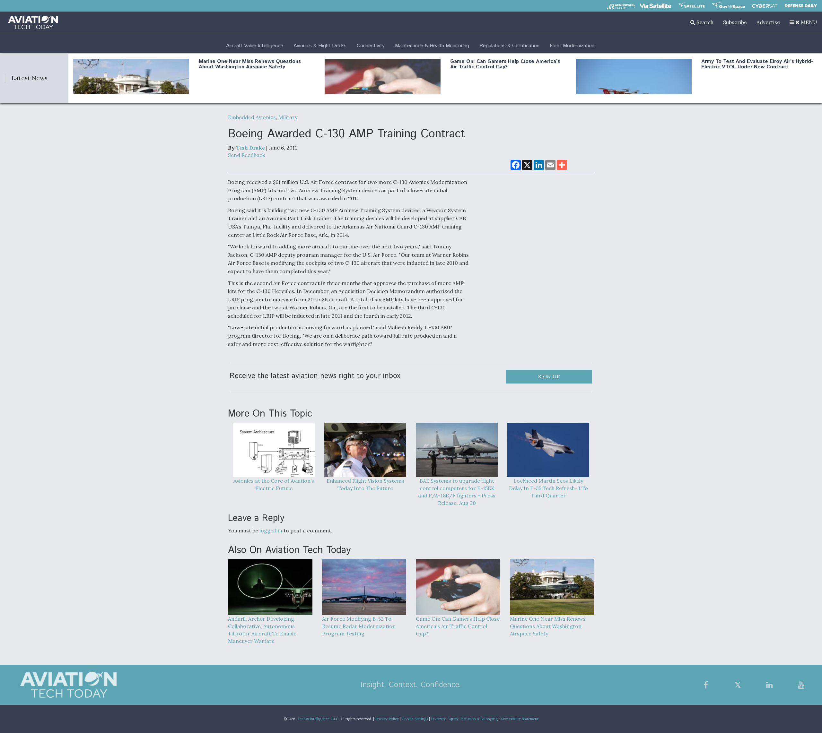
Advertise (768, 22)
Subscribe (735, 22)
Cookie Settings (415, 719)
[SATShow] (691, 6)
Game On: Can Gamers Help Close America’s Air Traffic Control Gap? (505, 64)
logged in (270, 530)
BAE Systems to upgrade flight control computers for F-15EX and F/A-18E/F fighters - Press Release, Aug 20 (456, 492)
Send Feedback (246, 155)
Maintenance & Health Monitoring (432, 45)
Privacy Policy (387, 719)
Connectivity (371, 45)
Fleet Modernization (572, 45)
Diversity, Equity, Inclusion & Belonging (464, 719)
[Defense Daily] (801, 5)
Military (287, 117)
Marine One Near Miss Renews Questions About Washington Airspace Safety (250, 64)
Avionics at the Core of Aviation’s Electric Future (273, 484)
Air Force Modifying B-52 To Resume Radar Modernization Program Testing (359, 626)
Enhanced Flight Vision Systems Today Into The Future (365, 484)
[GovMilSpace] (728, 5)
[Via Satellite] (655, 6)
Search (704, 22)
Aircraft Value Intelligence (254, 45)
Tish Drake (250, 147)
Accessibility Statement (519, 719)
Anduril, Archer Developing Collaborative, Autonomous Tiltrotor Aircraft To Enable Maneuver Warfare (262, 630)
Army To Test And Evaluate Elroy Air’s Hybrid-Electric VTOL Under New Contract (757, 64)
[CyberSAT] (764, 6)
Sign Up (549, 376)
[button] (803, 22)
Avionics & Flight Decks (319, 45)
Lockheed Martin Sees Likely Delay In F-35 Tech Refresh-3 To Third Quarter (548, 488)
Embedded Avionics (252, 117)
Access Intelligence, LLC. (318, 719)
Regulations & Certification (509, 45)
